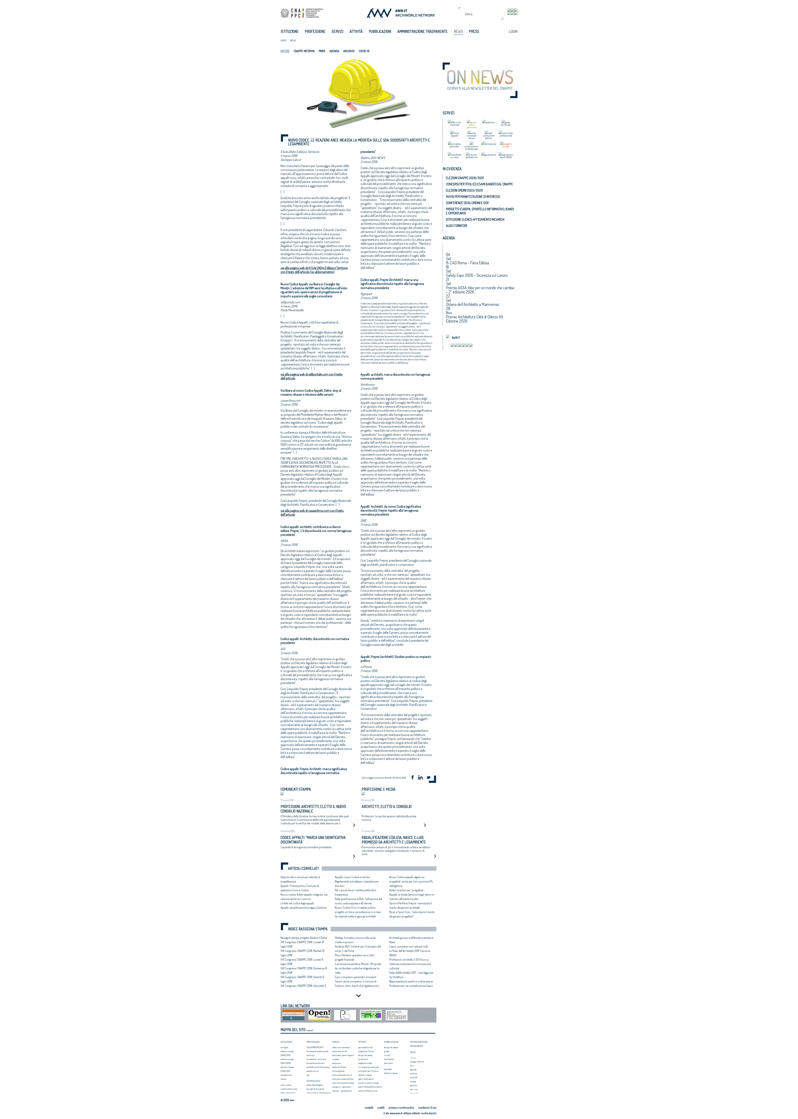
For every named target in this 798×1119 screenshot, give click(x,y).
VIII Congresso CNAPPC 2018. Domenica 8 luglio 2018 (304, 970)
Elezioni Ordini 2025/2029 (464, 190)
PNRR (322, 51)
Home (283, 40)
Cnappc (413, 1081)
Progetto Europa (365, 1063)
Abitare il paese (365, 1074)
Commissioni (286, 1084)
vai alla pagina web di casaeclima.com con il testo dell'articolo (312, 512)
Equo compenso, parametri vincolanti (355, 977)
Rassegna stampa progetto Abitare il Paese (304, 937)
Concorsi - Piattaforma (342, 1090)
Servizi (337, 31)
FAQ (308, 1074)
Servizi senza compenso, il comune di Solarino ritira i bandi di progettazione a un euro (357, 986)
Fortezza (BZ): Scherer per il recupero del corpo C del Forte (358, 949)
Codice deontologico (315, 1084)
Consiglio (284, 1047)
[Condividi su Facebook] (414, 778)
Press (474, 31)
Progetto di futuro (366, 1051)
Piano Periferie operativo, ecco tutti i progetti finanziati (355, 957)
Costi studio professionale (343, 1082)
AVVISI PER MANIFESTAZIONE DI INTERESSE (473, 197)
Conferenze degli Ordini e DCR (467, 203)
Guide (386, 1051)
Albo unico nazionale (341, 1047)
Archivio (349, 51)
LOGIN (513, 31)
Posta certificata (339, 1067)
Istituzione (290, 31)
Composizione (286, 1074)
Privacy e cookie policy (401, 1107)
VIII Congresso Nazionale (368, 1067)
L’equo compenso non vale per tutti (408, 946)
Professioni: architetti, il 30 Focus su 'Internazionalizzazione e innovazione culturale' (410, 964)
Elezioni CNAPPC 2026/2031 (465, 178)
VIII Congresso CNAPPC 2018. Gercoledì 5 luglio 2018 (303, 988)
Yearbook (388, 1069)
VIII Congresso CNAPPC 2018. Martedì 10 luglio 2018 (303, 953)
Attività (356, 31)
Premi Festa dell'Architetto (370, 1086)
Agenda (334, 51)
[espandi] (309, 1030)
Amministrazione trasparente (422, 31)
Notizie (285, 51)
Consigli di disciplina (315, 1088)
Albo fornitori (456, 226)
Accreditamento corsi (316, 1063)
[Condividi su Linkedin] (422, 778)
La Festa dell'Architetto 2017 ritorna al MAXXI (409, 953)
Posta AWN (336, 1063)
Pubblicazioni (380, 31)
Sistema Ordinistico (289, 1088)
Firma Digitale (338, 1071)
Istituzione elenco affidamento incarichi (475, 219)
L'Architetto (389, 1059)
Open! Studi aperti (366, 1078)
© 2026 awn (287, 1100)
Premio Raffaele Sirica (367, 1090)
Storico (283, 1078)
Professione (315, 31)
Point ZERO (388, 1063)
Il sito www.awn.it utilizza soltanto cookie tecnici (409, 1113)
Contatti (369, 1107)
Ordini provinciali (288, 1092)
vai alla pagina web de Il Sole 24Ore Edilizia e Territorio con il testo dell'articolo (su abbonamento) (314, 270)
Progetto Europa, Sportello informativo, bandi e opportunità (480, 211)
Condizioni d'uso (427, 1107)
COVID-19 (364, 51)
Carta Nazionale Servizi (342, 1074)
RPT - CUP (413, 1089)
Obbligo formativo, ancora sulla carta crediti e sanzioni (355, 940)
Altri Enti (414, 1093)
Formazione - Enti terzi (316, 1059)
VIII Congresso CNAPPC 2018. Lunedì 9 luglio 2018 (302, 962)
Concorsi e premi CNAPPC (368, 1082)
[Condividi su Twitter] (430, 778)
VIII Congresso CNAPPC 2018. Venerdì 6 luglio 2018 (302, 979)
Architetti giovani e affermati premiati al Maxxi (411, 940)
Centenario (363, 1059)
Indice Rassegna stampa (308, 929)
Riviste (387, 1055)
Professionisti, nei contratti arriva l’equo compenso (411, 988)
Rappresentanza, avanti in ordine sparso (411, 981)
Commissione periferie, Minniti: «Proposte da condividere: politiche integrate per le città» (358, 968)
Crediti (380, 1107)
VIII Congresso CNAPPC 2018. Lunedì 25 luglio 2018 (302, 944)
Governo (413, 1085)
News (458, 31)
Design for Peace (365, 1055)
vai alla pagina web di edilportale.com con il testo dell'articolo (312, 376)
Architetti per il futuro (368, 1071)
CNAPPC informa (304, 51)
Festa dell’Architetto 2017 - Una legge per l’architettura (411, 975)
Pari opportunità (365, 1047)
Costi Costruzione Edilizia (342, 1078)
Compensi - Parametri (341, 1086)
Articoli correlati (303, 868)
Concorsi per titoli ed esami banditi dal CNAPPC (479, 184)
